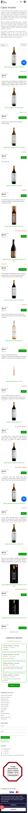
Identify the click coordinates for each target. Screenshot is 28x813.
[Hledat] (17, 1)
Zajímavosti (3, 709)
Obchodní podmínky (5, 713)
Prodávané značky (5, 700)
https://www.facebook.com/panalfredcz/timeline (13, 755)
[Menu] (24, 1)
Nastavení (13, 804)
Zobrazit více (14, 685)
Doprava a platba (5, 704)
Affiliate (2, 711)
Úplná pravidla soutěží (6, 717)
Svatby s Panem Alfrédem (6, 695)
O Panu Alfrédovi (4, 706)
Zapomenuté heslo (5, 741)
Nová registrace (4, 740)
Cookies (2, 715)
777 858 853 (6, 751)
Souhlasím (13, 809)
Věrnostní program (5, 702)
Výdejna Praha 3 (4, 699)
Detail (23, 157)
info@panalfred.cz (7, 749)
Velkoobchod (4, 719)
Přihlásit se (5, 737)
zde (7, 801)
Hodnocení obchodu (14, 638)
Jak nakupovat (4, 708)
